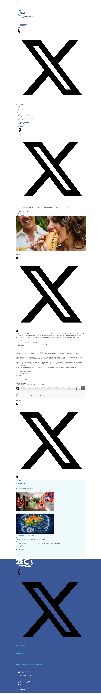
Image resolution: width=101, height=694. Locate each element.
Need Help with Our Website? (24, 651)
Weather (22, 25)
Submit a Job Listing (25, 23)
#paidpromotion (47, 344)
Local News (23, 12)
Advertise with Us (21, 649)
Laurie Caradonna (20, 215)
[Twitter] (50, 328)
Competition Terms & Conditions (24, 657)
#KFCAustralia (32, 344)
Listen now (19, 104)
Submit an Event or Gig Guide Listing (30, 18)
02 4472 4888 (24, 682)
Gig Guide (22, 17)
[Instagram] (19, 33)
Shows (20, 10)
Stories (19, 213)
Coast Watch (23, 24)
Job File (22, 19)
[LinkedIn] (17, 331)
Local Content (21, 662)
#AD (43, 344)
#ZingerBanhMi (38, 344)
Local (19, 15)
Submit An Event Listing (26, 22)
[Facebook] (19, 30)
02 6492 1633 (24, 681)
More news (19, 545)
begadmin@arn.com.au (26, 685)
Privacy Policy (21, 656)
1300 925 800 (24, 684)
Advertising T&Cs (21, 659)
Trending (22, 13)
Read (19, 11)
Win (19, 14)
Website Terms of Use (22, 660)
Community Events (25, 20)
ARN (19, 691)
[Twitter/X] (51, 101)
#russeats (27, 344)
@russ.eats (20, 342)
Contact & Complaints (22, 648)
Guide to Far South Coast (27, 16)
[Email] (19, 331)
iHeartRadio (20, 692)
